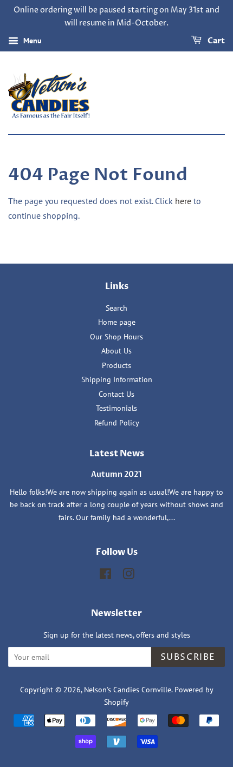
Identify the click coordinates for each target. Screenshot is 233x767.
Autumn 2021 (116, 475)
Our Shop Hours (116, 337)
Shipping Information (116, 379)
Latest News (116, 454)
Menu (31, 40)
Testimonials (116, 408)
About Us (116, 351)
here (183, 200)
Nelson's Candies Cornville (127, 689)
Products (116, 365)
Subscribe (188, 657)
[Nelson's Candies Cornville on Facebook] (105, 576)
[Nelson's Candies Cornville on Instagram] (128, 576)
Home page (116, 322)
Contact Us (116, 394)
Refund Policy (116, 423)
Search (116, 308)
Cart (215, 41)
